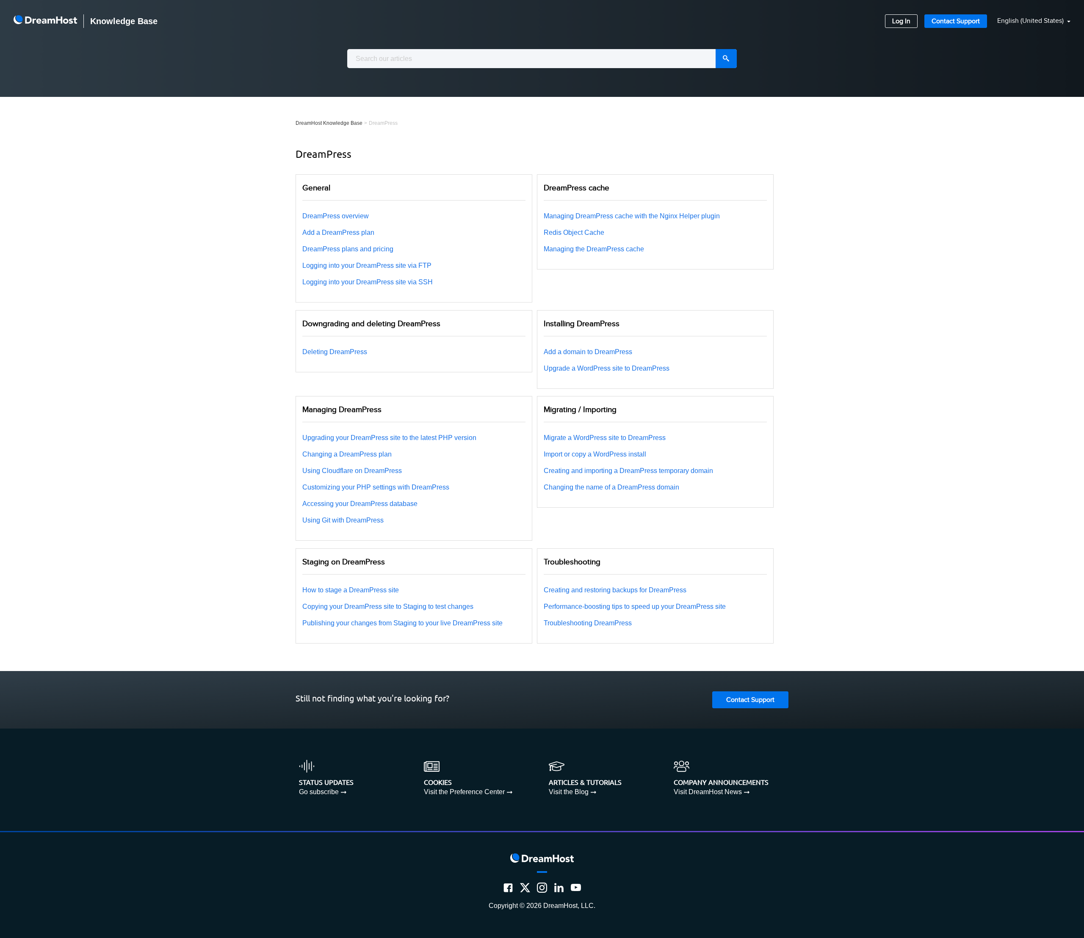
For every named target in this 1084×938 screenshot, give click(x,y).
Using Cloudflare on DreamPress (352, 470)
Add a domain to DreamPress (588, 351)
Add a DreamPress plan (338, 232)
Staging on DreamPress (343, 562)
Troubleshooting (572, 562)
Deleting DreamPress (334, 351)
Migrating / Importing (580, 409)
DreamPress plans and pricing (347, 249)
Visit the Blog (569, 791)
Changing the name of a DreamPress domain (611, 487)
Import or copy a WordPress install (595, 454)
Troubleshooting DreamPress (588, 623)
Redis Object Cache (574, 232)
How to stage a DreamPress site (350, 590)
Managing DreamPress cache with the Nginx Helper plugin (632, 216)
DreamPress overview (335, 216)
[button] (1028, 21)
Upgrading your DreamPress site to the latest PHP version (389, 437)
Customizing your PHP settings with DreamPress (375, 487)
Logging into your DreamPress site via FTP (366, 265)
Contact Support (956, 21)
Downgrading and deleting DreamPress (371, 323)
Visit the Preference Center (464, 791)
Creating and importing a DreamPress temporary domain (628, 470)
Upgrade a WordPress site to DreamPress (606, 368)
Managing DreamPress (342, 409)
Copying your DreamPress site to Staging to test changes (387, 606)
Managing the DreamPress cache (594, 249)
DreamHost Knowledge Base (329, 123)
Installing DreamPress (581, 323)
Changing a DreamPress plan (347, 454)
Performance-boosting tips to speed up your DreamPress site (635, 606)
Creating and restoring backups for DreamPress (615, 590)
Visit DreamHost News (708, 791)
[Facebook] (508, 887)
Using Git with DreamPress (343, 520)
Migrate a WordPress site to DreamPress (605, 437)
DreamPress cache (576, 188)
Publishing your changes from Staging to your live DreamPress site (402, 623)
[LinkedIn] (558, 887)
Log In (901, 21)
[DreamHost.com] (45, 21)
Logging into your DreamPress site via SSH (367, 282)
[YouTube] (575, 887)
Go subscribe (319, 791)
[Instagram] (542, 887)
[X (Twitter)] (525, 887)
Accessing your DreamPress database (360, 503)
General (316, 188)
